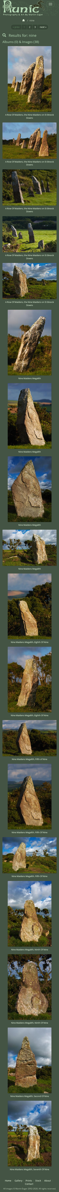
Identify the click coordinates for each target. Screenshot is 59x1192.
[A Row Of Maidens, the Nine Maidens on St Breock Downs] (29, 79)
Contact (29, 1183)
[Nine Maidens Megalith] (29, 342)
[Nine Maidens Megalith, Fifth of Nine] (29, 738)
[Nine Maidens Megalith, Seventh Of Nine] (29, 1133)
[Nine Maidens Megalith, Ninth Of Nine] (29, 914)
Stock (38, 1180)
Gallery (18, 1180)
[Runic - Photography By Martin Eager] (23, 6)
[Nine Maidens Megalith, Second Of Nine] (29, 1060)
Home (8, 1180)
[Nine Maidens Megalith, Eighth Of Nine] (29, 606)
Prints (29, 1180)
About (47, 1180)
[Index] (24, 20)
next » (43, 27)
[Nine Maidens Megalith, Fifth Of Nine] (29, 796)
